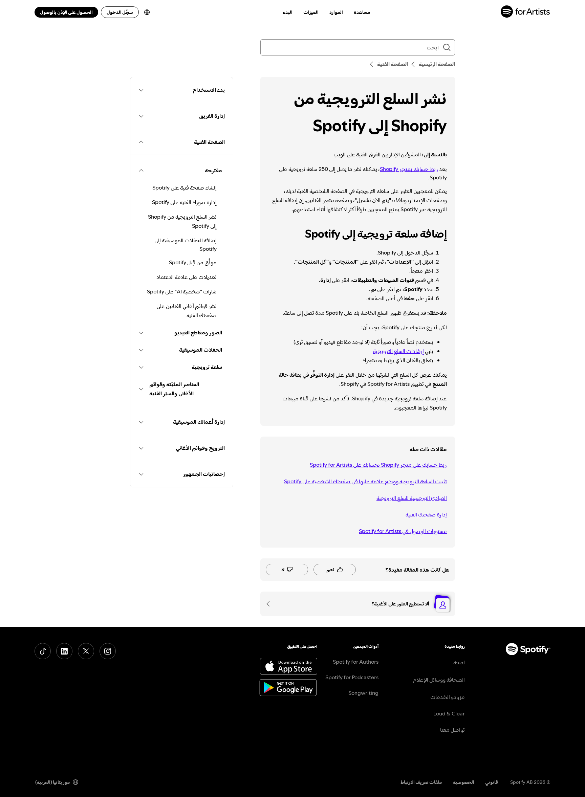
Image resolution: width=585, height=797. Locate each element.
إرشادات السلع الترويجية (398, 351)
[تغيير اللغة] (147, 12)
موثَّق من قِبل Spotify (193, 262)
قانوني (491, 782)
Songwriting (363, 692)
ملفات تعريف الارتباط (421, 782)
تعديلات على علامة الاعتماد (186, 277)
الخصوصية (463, 782)
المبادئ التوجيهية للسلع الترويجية (411, 498)
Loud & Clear (449, 713)
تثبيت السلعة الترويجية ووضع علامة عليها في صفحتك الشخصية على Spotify (365, 481)
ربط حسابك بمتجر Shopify (409, 169)
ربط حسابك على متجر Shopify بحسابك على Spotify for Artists (378, 464)
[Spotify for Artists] (525, 12)
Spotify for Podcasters (351, 677)
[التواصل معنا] (270, 604)
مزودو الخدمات (447, 697)
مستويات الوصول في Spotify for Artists (403, 531)
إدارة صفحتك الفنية (426, 514)
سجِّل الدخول (120, 12)
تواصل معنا (452, 729)
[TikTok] (43, 651)
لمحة (459, 662)
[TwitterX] (86, 651)
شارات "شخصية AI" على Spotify (182, 291)
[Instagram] (108, 651)
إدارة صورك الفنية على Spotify (184, 202)
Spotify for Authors (355, 661)
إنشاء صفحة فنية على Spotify (184, 187)
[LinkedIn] (64, 651)
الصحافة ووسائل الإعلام (439, 679)
